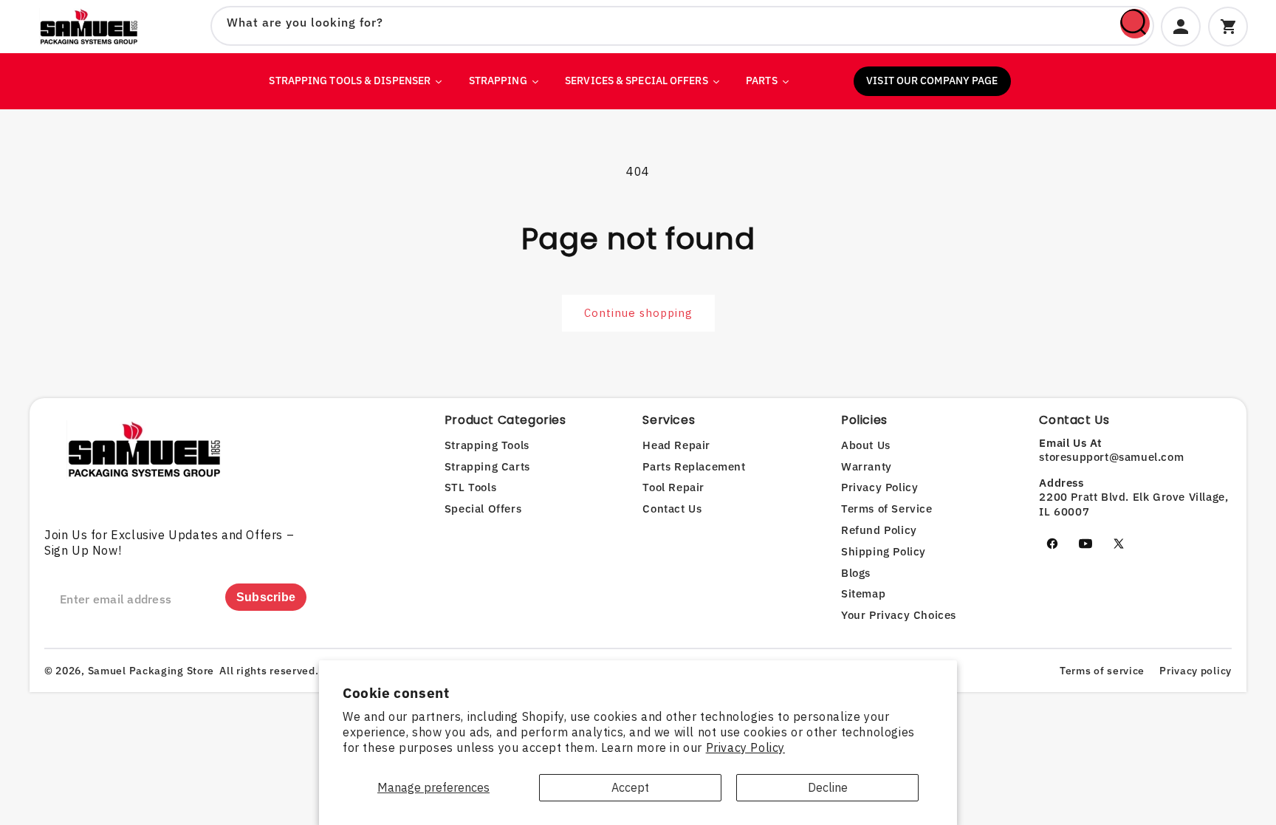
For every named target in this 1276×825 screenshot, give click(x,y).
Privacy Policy (745, 747)
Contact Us (672, 508)
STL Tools (470, 487)
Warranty (866, 466)
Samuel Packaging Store (151, 670)
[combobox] (682, 25)
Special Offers (483, 508)
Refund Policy (879, 530)
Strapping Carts (487, 466)
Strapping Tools (487, 445)
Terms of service (1102, 670)
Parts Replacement (693, 466)
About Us (866, 445)
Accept (630, 787)
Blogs (856, 573)
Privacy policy (1195, 670)
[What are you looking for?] (1135, 23)
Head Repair (676, 445)
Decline (828, 787)
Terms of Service (887, 508)
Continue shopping (638, 313)
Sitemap (863, 593)
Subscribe (266, 597)
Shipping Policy (883, 551)
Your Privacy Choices (898, 615)
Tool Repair (673, 487)
